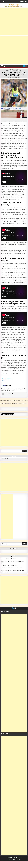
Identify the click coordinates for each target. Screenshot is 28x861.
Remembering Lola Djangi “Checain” (10, 565)
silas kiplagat (12, 390)
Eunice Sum (15, 388)
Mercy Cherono (5, 390)
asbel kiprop (9, 388)
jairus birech (22, 388)
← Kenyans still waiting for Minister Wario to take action (13, 403)
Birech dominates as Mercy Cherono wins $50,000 (14, 73)
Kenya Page (14, 4)
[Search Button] (26, 66)
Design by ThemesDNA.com (14, 859)
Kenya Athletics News (14, 69)
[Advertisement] (14, 21)
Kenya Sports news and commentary (13, 70)
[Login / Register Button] (24, 66)
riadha (9, 77)
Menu (4, 1)
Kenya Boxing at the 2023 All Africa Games (11, 567)
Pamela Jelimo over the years (8, 558)
